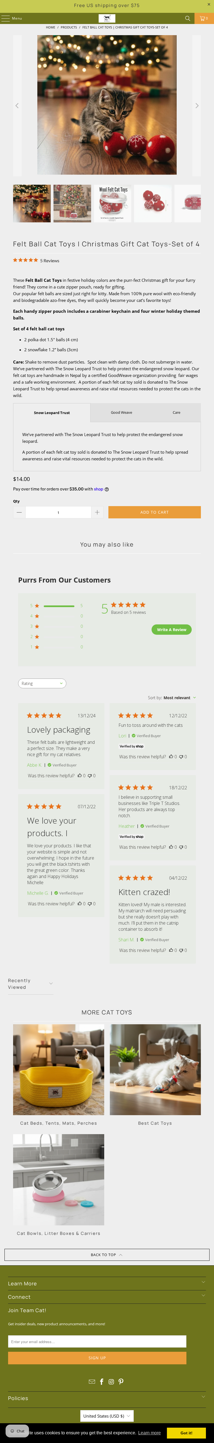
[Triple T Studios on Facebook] (102, 1382)
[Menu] (3, 18)
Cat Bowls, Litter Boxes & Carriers (58, 1185)
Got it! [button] (187, 1433)
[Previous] (17, 105)
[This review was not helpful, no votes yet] (90, 776)
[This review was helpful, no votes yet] (80, 776)
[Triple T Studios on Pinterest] (121, 1382)
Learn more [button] (149, 1432)
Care (176, 412)
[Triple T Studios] (107, 18)
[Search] (188, 18)
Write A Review (171, 629)
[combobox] (42, 683)
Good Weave (121, 412)
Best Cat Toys (155, 1075)
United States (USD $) (103, 1416)
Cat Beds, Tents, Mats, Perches (58, 1075)
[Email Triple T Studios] (92, 1382)
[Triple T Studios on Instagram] (112, 1382)
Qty (16, 501)
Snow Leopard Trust (52, 412)
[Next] (196, 105)
